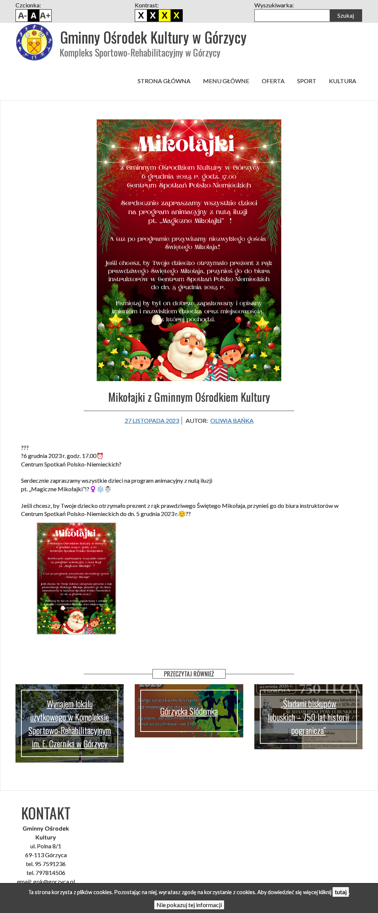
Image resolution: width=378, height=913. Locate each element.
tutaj (341, 891)
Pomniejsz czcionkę (22, 15)
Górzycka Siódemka (189, 710)
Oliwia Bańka (232, 420)
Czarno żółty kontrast (164, 15)
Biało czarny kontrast (153, 15)
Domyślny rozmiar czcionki (33, 15)
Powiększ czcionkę (45, 15)
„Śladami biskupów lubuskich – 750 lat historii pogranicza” (308, 717)
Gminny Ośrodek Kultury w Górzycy (153, 37)
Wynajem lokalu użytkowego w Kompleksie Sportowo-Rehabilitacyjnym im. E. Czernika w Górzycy (69, 723)
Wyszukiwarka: (274, 5)
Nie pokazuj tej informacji (189, 904)
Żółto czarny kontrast (176, 15)
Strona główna (164, 80)
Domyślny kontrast (141, 15)
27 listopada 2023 (152, 420)
